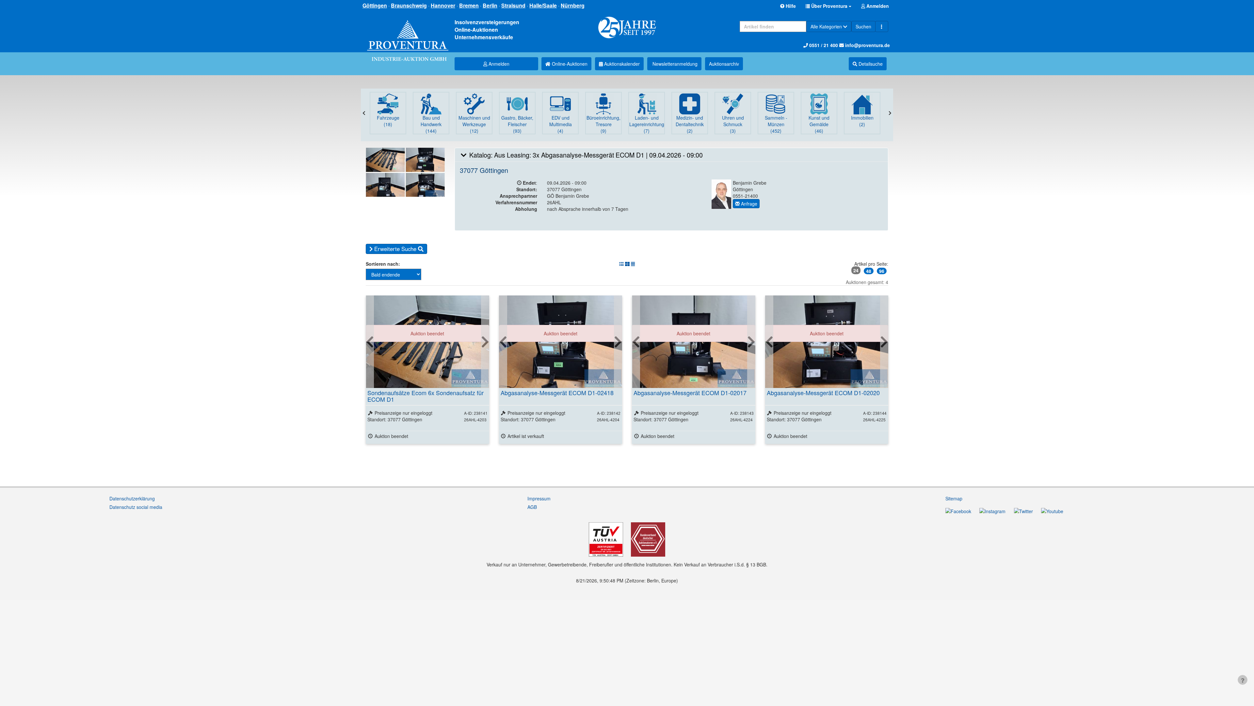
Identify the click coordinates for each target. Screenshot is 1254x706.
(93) (517, 124)
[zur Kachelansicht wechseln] (627, 264)
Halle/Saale (543, 5)
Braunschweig (409, 5)
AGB (532, 507)
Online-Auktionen (569, 63)
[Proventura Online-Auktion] (408, 32)
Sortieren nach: (383, 264)
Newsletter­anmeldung (674, 63)
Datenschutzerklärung (132, 498)
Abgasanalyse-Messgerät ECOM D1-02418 (557, 392)
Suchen (863, 26)
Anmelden (498, 63)
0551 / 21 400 (823, 45)
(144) (431, 124)
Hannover (443, 5)
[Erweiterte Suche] (881, 26)
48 (868, 271)
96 (881, 271)
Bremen (469, 5)
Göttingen (374, 5)
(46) (819, 124)
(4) (560, 124)
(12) (474, 124)
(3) (733, 124)
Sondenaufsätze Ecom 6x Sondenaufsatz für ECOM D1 (425, 395)
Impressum (539, 498)
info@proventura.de (867, 45)
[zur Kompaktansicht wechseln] (633, 264)
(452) (776, 124)
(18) (388, 120)
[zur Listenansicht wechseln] (621, 264)
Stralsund (513, 5)
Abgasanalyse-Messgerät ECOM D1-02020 (823, 392)
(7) (646, 124)
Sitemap (953, 498)
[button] (828, 5)
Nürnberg (573, 5)
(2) (690, 124)
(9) (603, 124)
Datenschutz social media (135, 507)
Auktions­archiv (724, 63)
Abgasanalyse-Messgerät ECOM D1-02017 (690, 392)
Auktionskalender (621, 63)
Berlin (490, 5)
